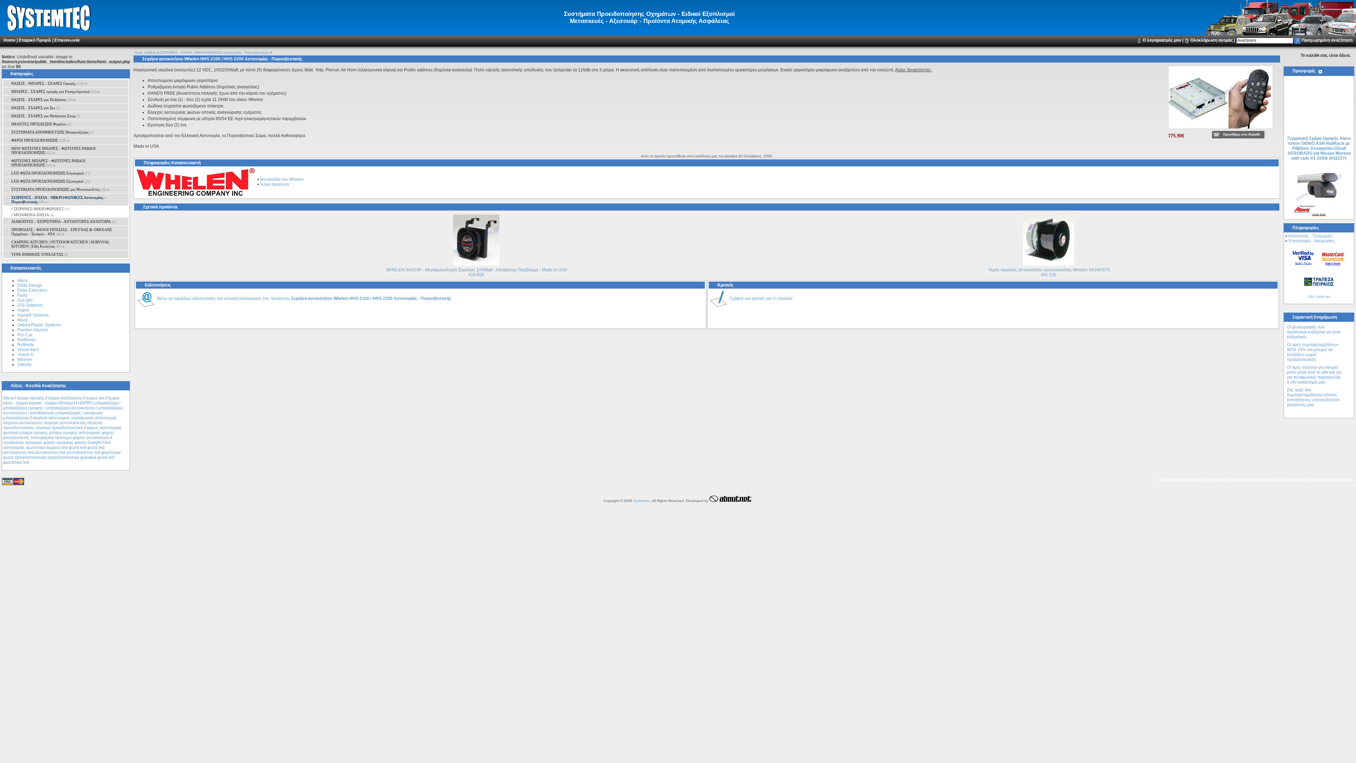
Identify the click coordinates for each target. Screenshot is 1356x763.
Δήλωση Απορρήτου (1178, 480)
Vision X (25, 354)
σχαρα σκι (94, 398)
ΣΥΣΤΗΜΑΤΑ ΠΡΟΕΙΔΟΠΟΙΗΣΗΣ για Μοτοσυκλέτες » (60, 189)
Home (10, 40)
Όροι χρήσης (1215, 480)
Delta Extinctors (32, 290)
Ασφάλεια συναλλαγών (1330, 480)
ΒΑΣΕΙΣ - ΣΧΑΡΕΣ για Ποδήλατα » (43, 99)
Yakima (24, 364)
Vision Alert (28, 349)
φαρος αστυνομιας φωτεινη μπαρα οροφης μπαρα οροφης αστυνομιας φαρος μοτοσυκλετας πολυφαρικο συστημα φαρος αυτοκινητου (62, 432)
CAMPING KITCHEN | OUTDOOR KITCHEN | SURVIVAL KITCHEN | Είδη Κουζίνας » (60, 244)
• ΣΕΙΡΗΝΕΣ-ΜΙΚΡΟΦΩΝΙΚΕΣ (40, 209)
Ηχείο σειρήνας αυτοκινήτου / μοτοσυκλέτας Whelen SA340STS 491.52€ (1049, 272)
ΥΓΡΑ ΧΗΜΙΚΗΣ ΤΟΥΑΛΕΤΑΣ (39, 254)
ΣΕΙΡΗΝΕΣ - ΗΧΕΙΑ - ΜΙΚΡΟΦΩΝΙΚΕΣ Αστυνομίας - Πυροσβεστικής (214, 52)
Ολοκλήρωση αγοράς (1211, 40)
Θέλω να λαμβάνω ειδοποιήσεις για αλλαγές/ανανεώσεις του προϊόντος (304, 298)
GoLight (24, 300)
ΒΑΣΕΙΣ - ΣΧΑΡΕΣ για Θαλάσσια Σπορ (45, 116)
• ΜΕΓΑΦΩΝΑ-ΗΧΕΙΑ (32, 215)
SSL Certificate (1319, 296)
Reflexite (25, 344)
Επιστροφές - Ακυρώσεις (1312, 240)
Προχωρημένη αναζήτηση (1327, 40)
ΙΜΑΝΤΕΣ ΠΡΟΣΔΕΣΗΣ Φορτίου (41, 124)
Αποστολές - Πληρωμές (1310, 235)
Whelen (24, 359)
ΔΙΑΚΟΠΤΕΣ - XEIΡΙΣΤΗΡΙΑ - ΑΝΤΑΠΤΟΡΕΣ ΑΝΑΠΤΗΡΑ (63, 221)
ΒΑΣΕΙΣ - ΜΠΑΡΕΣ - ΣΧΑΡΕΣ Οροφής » (49, 83)
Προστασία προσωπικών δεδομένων (1267, 480)
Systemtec (641, 501)
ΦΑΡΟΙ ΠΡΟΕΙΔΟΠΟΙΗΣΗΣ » (40, 140)
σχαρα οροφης (30, 398)
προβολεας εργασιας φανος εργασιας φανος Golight (52, 442)
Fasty (22, 295)
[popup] (1220, 129)
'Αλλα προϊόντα (274, 184)
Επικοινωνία (66, 40)
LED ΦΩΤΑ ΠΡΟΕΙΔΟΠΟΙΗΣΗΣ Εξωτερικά (50, 181)
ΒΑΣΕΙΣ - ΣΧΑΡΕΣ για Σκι (35, 108)
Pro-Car (24, 334)
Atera (22, 280)
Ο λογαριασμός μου (1162, 40)
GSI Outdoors (30, 305)
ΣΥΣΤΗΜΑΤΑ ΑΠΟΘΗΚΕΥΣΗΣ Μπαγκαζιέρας (52, 132)
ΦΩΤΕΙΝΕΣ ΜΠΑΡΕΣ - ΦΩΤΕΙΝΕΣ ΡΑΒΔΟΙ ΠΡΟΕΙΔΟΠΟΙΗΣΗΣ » (48, 163)
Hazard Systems (33, 315)
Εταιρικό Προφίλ (35, 40)
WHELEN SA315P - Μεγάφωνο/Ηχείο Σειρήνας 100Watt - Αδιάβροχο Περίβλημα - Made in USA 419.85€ (476, 272)
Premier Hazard (32, 329)
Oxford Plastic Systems (39, 325)
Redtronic (26, 339)
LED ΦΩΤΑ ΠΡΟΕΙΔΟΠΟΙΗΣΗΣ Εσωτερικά (50, 173)
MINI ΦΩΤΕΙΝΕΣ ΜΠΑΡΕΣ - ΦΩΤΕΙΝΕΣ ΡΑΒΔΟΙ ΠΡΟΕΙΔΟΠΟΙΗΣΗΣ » (53, 150)
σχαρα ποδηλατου (65, 398)
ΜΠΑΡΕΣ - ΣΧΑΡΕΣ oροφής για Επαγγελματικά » (55, 91)
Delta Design (29, 285)
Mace (22, 320)
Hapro (23, 310)
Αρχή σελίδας (145, 52)
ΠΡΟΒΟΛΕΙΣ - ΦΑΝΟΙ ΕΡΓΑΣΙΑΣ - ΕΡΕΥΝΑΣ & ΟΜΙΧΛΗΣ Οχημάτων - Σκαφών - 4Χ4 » (61, 231)
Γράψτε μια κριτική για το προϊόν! (761, 298)
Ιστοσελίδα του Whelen (282, 179)
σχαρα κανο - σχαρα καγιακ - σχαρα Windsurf (61, 401)
